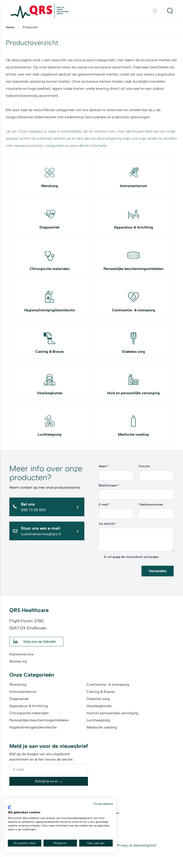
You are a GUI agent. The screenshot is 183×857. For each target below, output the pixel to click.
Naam (104, 466)
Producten (30, 27)
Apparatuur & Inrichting (133, 227)
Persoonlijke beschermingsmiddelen (133, 269)
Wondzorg (49, 186)
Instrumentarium (133, 186)
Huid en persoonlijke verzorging (133, 393)
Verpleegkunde (49, 393)
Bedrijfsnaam (109, 485)
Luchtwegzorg (49, 434)
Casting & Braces (49, 351)
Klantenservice (21, 654)
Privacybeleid (103, 804)
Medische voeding (133, 434)
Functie (144, 466)
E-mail (104, 504)
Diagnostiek (50, 227)
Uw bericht (108, 524)
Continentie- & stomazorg (133, 310)
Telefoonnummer (151, 504)
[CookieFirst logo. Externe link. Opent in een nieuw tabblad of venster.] (9, 808)
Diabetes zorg (133, 351)
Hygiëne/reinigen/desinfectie (33, 727)
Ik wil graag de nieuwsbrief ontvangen (131, 557)
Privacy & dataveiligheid (136, 845)
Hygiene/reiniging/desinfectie (49, 310)
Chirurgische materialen (50, 269)
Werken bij (18, 661)
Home (10, 27)
